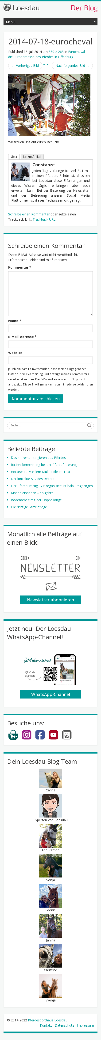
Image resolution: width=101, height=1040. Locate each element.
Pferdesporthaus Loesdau (47, 1020)
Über (14, 157)
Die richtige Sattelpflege (29, 507)
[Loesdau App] (67, 739)
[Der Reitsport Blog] (50, 7)
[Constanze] (20, 171)
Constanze (43, 164)
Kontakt (46, 1025)
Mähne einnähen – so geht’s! (32, 493)
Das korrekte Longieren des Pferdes (38, 457)
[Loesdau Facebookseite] (40, 739)
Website (15, 352)
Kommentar (19, 267)
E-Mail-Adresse (22, 336)
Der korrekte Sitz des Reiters (32, 478)
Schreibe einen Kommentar (29, 214)
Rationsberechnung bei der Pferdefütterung (44, 464)
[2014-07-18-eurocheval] (49, 105)
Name (14, 320)
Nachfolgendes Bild (72, 65)
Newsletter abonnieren (50, 600)
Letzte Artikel (32, 157)
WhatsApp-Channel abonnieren (50, 695)
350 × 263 (56, 51)
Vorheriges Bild (25, 65)
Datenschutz (64, 1025)
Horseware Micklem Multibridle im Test (40, 471)
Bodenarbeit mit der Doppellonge (36, 500)
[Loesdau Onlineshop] (13, 739)
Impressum (85, 1025)
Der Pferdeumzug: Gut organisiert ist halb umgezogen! (52, 486)
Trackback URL (44, 219)
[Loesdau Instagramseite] (26, 739)
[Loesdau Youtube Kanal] (53, 739)
